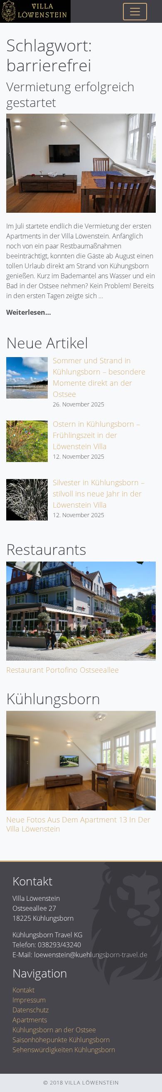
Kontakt (23, 990)
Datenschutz (30, 1009)
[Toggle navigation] (135, 11)
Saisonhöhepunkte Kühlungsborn (61, 1039)
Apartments (29, 1019)
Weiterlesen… (28, 312)
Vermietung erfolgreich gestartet (70, 94)
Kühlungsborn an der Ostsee (54, 1029)
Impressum (29, 999)
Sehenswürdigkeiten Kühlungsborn (63, 1049)
